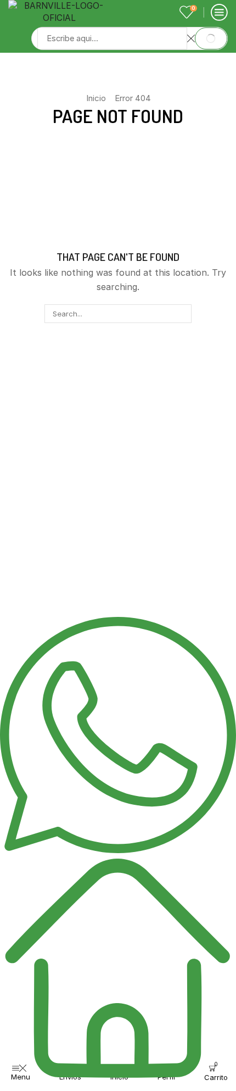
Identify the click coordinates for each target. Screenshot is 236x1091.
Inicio (96, 98)
